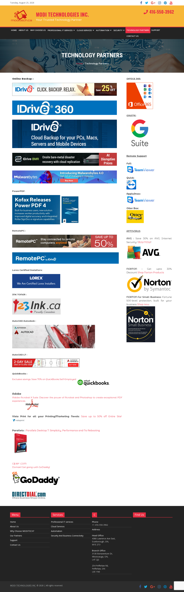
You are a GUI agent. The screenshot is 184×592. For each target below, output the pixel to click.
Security (117, 30)
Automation (102, 30)
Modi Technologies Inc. (62, 14)
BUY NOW (144, 242)
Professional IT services (60, 30)
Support (155, 30)
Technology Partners (137, 30)
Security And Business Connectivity (67, 535)
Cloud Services (58, 526)
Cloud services (84, 30)
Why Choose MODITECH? (22, 531)
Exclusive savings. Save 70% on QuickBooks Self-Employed (44, 379)
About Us (23, 30)
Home (14, 30)
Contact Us (132, 36)
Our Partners (16, 535)
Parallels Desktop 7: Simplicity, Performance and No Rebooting (63, 430)
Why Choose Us (38, 30)
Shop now (143, 304)
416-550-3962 (161, 11)
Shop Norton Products (151, 272)
